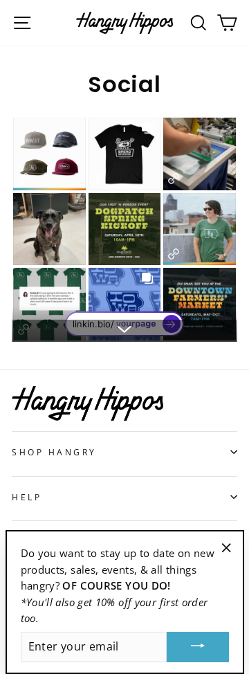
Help (27, 496)
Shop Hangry (54, 451)
